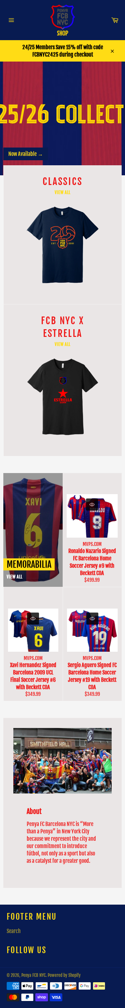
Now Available (25, 154)
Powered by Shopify (64, 975)
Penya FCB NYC (33, 975)
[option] (62, 118)
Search (14, 931)
